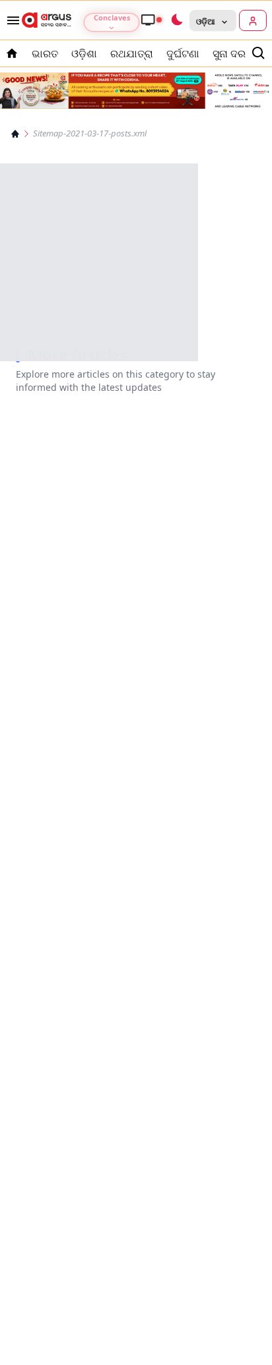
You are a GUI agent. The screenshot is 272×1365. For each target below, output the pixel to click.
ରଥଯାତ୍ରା (131, 53)
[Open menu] (10, 20)
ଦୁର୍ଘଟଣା (182, 53)
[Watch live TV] (151, 19)
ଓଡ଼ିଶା (84, 53)
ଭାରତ (45, 53)
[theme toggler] (176, 20)
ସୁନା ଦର (229, 53)
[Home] (15, 133)
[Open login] (253, 20)
